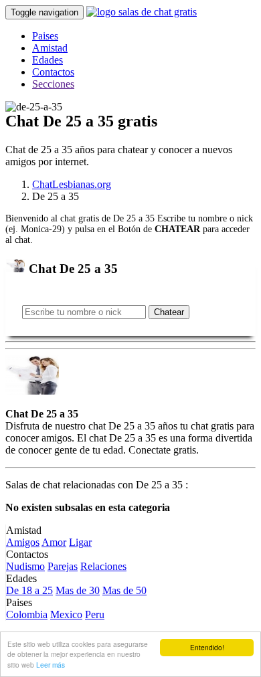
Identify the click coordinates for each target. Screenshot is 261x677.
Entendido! (207, 647)
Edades (47, 60)
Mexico (66, 614)
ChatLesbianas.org (71, 184)
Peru (94, 614)
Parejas (63, 566)
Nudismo (25, 566)
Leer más (50, 665)
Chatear (169, 312)
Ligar (80, 542)
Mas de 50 (124, 590)
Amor (53, 542)
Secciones (53, 84)
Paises (45, 35)
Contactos (53, 72)
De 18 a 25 (29, 590)
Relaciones (103, 566)
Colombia (27, 614)
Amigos (22, 542)
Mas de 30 (78, 590)
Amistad (50, 48)
